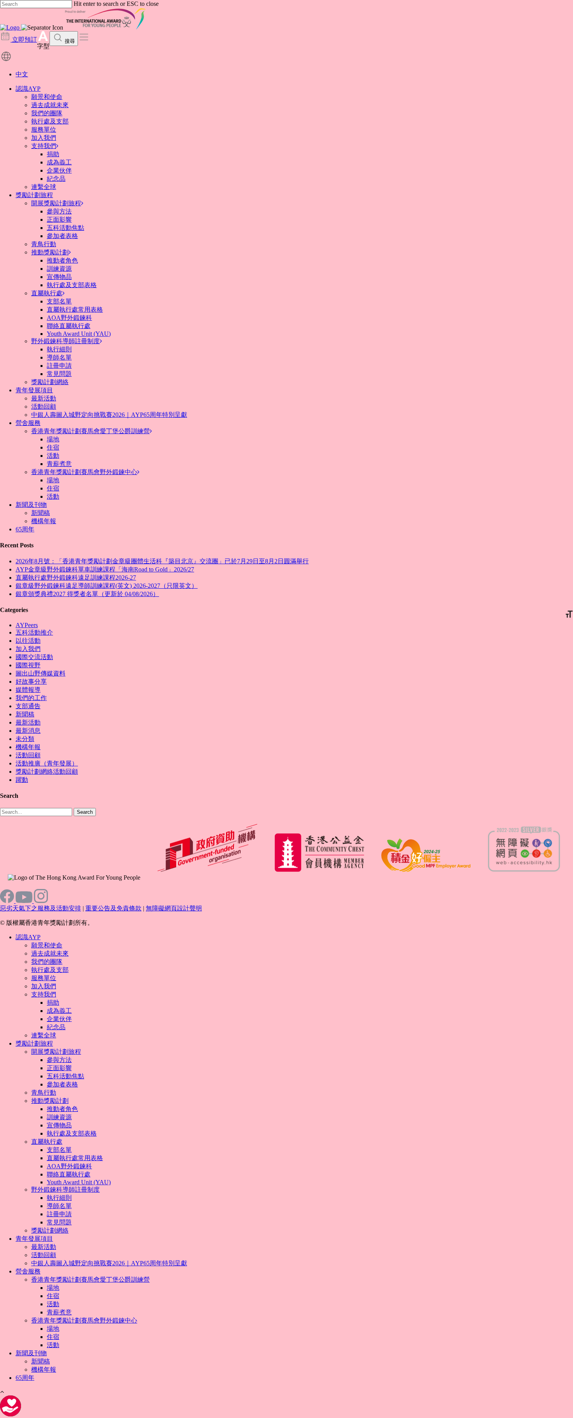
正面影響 (59, 219)
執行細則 (59, 349)
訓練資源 (59, 268)
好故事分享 (31, 681)
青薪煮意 (59, 463)
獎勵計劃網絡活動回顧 (47, 771)
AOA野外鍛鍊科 (69, 317)
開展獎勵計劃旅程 (56, 203)
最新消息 (28, 730)
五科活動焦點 (65, 227)
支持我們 (43, 146)
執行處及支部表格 (72, 285)
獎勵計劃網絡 (50, 382)
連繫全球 (43, 186)
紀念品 (56, 178)
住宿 (53, 447)
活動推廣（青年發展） (47, 763)
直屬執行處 (46, 293)
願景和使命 (46, 96)
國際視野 (28, 665)
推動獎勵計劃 (50, 252)
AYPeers (27, 625)
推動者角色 (62, 260)
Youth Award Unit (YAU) (79, 333)
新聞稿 (40, 513)
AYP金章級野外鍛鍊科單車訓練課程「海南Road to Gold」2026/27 (105, 569)
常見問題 (59, 373)
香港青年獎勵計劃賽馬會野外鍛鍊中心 (84, 472)
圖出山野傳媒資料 (40, 673)
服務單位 (43, 129)
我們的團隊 (46, 113)
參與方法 (59, 211)
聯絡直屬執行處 (68, 326)
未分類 (25, 738)
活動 (53, 455)
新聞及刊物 (31, 504)
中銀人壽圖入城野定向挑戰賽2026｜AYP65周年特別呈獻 (109, 414)
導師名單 (59, 357)
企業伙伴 (59, 170)
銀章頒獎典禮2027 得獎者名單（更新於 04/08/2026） (87, 594)
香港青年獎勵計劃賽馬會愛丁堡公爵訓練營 (90, 431)
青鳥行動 (43, 244)
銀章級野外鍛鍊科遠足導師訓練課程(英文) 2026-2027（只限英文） (107, 585)
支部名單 (59, 301)
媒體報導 (28, 689)
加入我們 (43, 137)
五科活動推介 (34, 632)
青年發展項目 (34, 390)
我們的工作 (31, 698)
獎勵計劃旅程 (34, 195)
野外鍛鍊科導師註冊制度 (65, 341)
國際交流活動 (34, 657)
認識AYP (28, 88)
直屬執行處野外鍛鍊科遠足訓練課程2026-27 (76, 577)
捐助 (53, 154)
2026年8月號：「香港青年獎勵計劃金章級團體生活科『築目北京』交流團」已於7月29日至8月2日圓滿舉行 (162, 561)
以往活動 (28, 640)
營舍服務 (28, 423)
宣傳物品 (59, 276)
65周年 (25, 529)
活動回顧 (43, 406)
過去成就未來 (50, 105)
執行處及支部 (50, 121)
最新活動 (43, 398)
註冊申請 (59, 365)
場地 (53, 439)
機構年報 (43, 521)
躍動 (22, 779)
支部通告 (28, 706)
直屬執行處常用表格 (75, 309)
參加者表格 (62, 236)
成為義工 (59, 162)
